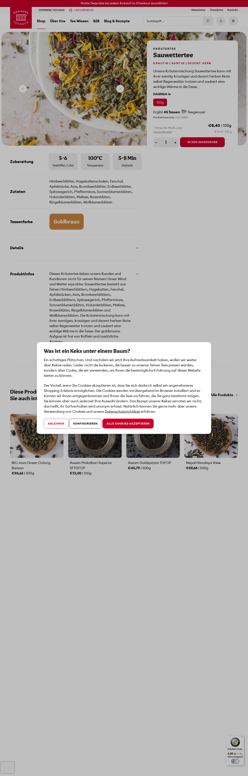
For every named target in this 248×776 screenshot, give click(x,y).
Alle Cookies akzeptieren (128, 423)
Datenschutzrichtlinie (122, 411)
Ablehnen (56, 423)
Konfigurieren (85, 423)
